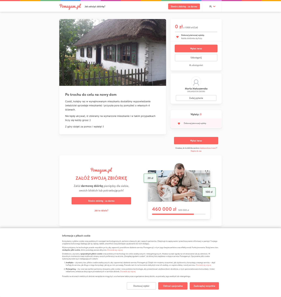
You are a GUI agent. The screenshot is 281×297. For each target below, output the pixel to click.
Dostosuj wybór (141, 285)
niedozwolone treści (208, 148)
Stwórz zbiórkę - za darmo (184, 6)
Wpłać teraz (196, 48)
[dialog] (140, 262)
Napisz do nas (196, 151)
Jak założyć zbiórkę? (95, 6)
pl (210, 6)
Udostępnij (196, 57)
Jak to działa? (101, 210)
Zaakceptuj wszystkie (204, 285)
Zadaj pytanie (196, 98)
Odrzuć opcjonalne (173, 285)
